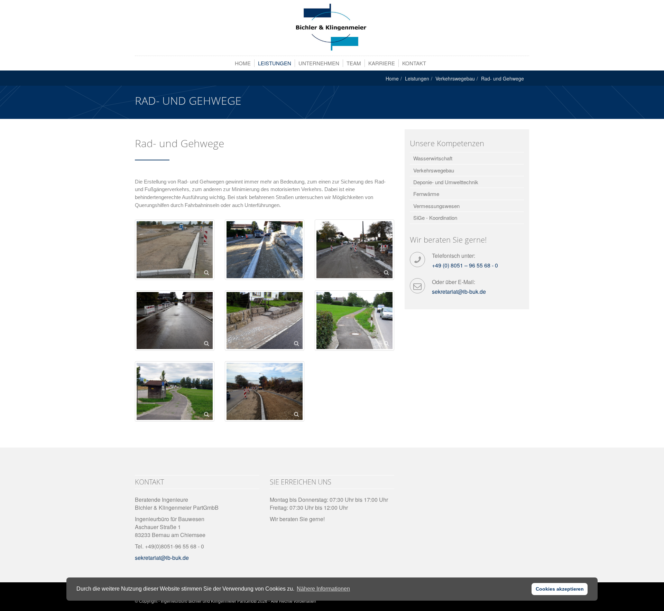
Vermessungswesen (436, 205)
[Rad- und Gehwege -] (332, 27)
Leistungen (274, 63)
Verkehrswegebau (455, 78)
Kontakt (414, 63)
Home (243, 63)
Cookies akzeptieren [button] (560, 589)
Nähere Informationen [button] (323, 589)
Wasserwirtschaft (432, 158)
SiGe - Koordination (435, 217)
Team (354, 63)
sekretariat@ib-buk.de (459, 291)
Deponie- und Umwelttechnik (445, 182)
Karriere (381, 63)
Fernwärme (426, 193)
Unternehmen (318, 63)
